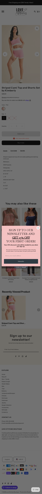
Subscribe (21, 261)
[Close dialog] (38, 227)
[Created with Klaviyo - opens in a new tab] (21, 267)
